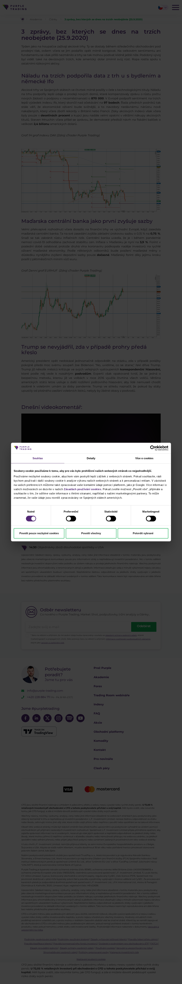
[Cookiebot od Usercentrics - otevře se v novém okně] (152, 448)
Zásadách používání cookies (82, 489)
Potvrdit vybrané (143, 533)
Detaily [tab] (91, 458)
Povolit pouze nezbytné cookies (39, 533)
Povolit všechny (91, 533)
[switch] (71, 518)
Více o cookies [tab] (144, 458)
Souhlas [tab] (38, 458)
